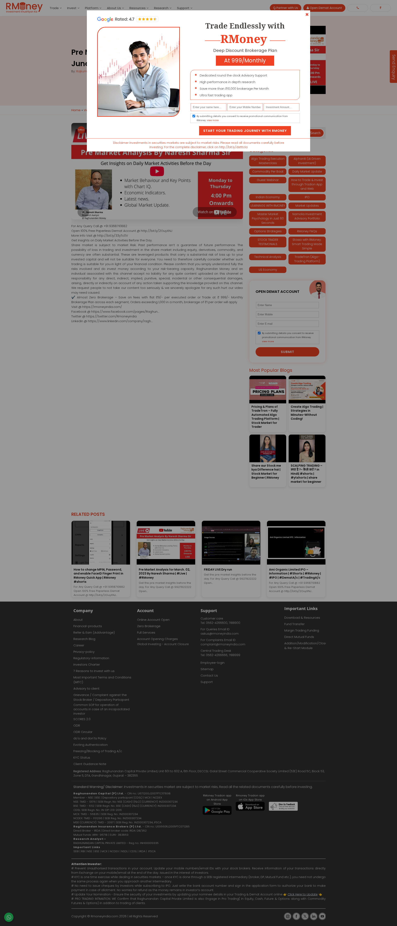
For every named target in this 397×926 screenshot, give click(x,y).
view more (213, 120)
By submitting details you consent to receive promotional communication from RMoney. (242, 118)
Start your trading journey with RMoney (245, 130)
